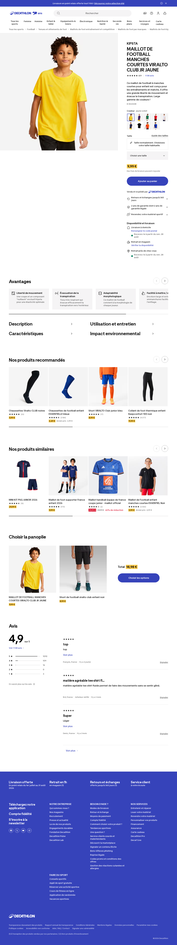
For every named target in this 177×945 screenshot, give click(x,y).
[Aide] (151, 13)
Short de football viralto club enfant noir (82, 597)
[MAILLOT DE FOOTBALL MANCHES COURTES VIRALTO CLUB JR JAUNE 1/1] (59, 91)
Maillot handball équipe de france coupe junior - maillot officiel (107, 501)
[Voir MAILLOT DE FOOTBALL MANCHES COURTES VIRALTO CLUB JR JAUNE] (32, 569)
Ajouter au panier (147, 181)
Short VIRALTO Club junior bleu (105, 410)
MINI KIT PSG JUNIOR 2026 (23, 499)
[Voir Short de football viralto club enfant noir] (83, 569)
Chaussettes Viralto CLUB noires (27, 410)
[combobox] (147, 155)
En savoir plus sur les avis (20, 684)
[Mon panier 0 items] (165, 13)
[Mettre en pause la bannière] (161, 3)
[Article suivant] (165, 281)
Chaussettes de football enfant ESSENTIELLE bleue (66, 412)
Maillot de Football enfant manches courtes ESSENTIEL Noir (146, 501)
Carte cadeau (159, 22)
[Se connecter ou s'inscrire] (158, 13)
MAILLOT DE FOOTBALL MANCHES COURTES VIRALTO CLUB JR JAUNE (27, 599)
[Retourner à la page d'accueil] (26, 13)
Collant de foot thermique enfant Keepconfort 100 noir (147, 412)
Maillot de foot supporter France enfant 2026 (67, 501)
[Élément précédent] (156, 281)
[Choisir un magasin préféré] (145, 13)
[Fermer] (166, 3)
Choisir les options (138, 578)
